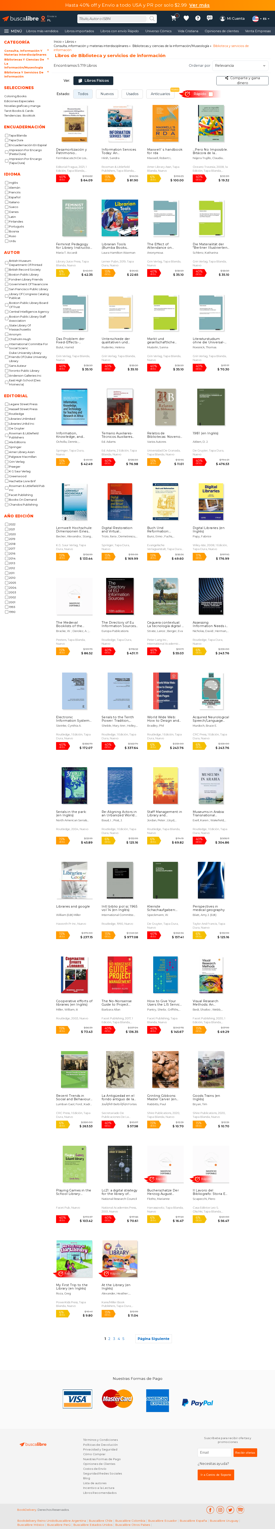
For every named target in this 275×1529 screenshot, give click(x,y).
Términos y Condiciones (100, 1439)
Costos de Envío (95, 1468)
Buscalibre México (30, 1524)
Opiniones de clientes (222, 31)
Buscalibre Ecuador (162, 1520)
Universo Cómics (158, 31)
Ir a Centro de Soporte (216, 1474)
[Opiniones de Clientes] (209, 18)
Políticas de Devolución (100, 1444)
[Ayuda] (197, 18)
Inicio (58, 42)
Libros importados (79, 31)
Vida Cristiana (188, 31)
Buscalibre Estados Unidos (92, 1524)
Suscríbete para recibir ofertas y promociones (227, 1440)
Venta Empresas (258, 31)
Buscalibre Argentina (70, 1520)
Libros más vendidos (42, 31)
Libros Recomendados (99, 1492)
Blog (86, 1478)
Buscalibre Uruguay (224, 1520)
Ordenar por (200, 66)
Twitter (230, 1510)
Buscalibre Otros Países (132, 1524)
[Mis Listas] (186, 18)
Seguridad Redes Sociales (102, 1473)
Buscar (152, 19)
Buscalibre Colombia (130, 1520)
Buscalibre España (193, 1520)
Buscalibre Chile (100, 1520)
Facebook (210, 1510)
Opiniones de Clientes (99, 1463)
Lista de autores (95, 1483)
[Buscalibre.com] (20, 19)
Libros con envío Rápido (119, 31)
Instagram (220, 1510)
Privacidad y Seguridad (100, 1449)
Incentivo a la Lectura (98, 1488)
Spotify (240, 1510)
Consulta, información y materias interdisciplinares (91, 46)
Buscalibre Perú (58, 1524)
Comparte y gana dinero (245, 80)
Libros (69, 42)
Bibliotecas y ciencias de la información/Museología (170, 46)
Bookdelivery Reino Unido (36, 1520)
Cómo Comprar (94, 1454)
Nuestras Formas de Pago (102, 1459)
